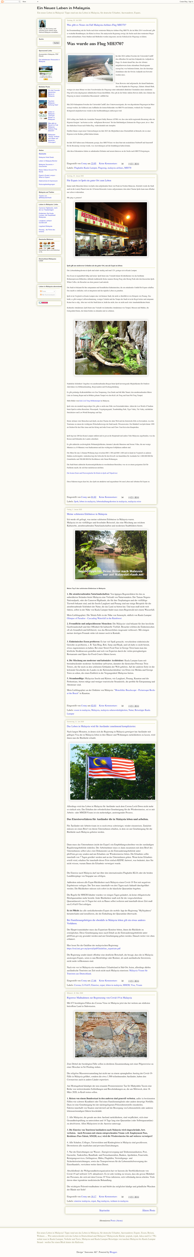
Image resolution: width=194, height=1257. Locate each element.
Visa (133, 984)
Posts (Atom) (117, 1220)
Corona (77, 984)
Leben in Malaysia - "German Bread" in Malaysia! (51, 115)
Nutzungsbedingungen (47, 184)
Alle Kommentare (48, 295)
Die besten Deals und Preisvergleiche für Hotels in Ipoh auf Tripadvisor (92, 473)
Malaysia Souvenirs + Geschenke (46, 165)
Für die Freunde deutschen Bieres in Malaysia (54, 93)
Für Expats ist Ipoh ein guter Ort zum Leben (89, 180)
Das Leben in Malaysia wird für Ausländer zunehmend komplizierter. (101, 726)
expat (102, 984)
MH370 (127, 167)
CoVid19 (86, 984)
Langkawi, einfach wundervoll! (45, 221)
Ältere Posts (148, 1210)
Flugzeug (102, 167)
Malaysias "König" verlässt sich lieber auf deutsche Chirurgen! (53, 138)
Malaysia (95, 710)
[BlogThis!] (131, 164)
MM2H (126, 984)
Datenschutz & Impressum (48, 181)
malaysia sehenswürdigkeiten (114, 710)
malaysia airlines (115, 167)
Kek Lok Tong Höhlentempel (89, 400)
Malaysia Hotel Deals (46, 157)
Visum (139, 984)
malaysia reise (134, 501)
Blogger (113, 1252)
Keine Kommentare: (108, 163)
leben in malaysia (87, 501)
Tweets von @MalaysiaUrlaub (45, 196)
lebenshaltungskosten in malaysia (112, 501)
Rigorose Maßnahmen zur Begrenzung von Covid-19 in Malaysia (99, 997)
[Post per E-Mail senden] (122, 163)
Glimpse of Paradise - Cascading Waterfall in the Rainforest (94, 618)
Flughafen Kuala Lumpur (85, 167)
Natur (131, 710)
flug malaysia (103, 1200)
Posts (44, 291)
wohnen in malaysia (119, 1200)
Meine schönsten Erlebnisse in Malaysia (87, 514)
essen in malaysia (82, 710)
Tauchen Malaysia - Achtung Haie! (53, 103)
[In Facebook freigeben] (136, 164)
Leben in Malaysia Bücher (48, 161)
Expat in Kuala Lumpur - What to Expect (47, 176)
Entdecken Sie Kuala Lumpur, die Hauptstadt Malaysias (47, 215)
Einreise (95, 984)
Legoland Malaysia (45, 226)
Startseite (104, 1210)
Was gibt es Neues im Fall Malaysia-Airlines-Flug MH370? (96, 24)
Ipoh (76, 501)
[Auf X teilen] (134, 164)
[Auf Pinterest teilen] (138, 164)
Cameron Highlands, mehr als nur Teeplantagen (48, 209)
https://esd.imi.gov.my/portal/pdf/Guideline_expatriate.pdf (93, 948)
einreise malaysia (82, 1200)
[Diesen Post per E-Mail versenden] (129, 164)
